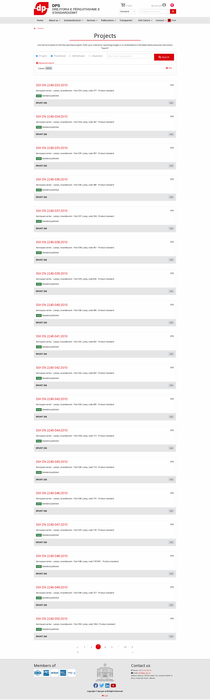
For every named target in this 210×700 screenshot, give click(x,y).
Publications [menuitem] (107, 20)
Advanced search (46, 63)
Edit (170, 68)
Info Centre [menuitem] (144, 20)
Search (165, 57)
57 (125, 647)
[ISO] (38, 673)
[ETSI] (72, 673)
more (171, 103)
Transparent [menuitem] (126, 20)
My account (156, 5)
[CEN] (46, 673)
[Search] (173, 11)
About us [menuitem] (53, 20)
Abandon (97, 56)
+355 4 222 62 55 (144, 670)
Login (106, 696)
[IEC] (63, 673)
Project (43, 56)
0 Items (128, 5)
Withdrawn (78, 56)
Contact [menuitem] (160, 20)
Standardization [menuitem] (72, 20)
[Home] (34, 28)
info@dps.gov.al (144, 673)
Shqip (173, 20)
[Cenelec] (55, 673)
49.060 (49, 68)
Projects (41, 28)
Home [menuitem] (40, 20)
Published (59, 56)
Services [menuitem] (91, 20)
